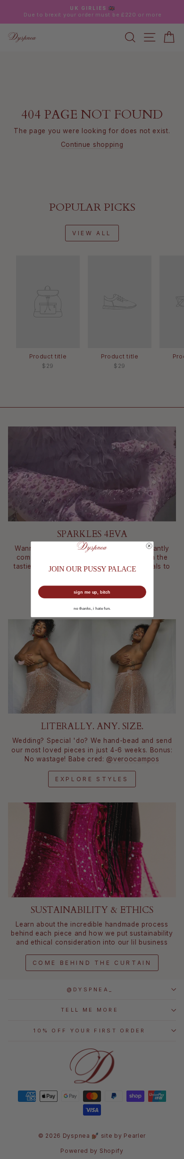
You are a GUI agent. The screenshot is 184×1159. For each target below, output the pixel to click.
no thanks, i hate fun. (92, 609)
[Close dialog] (148, 546)
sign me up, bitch (92, 592)
